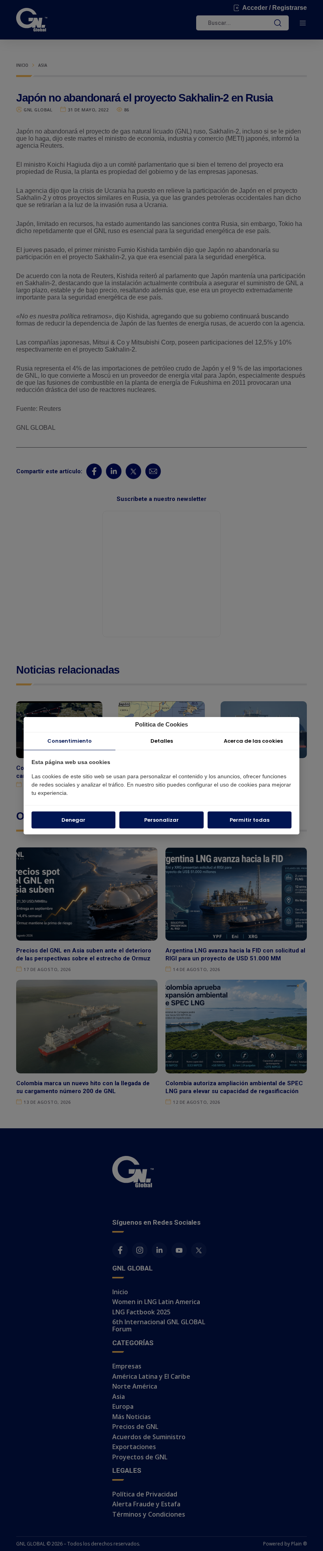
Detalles (161, 741)
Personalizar (161, 820)
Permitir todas (249, 820)
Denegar (73, 820)
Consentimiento (69, 741)
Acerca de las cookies (253, 741)
